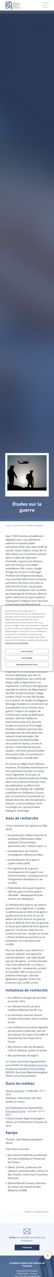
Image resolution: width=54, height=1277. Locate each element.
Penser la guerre (15, 1091)
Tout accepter (27, 651)
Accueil (8, 525)
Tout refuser (26, 658)
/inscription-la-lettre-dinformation (27, 1247)
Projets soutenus (19, 525)
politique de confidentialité (16, 643)
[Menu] (45, 5)
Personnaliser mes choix (26, 665)
